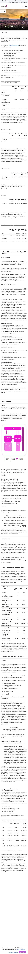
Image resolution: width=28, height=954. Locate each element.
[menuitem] (13, 2)
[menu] (26, 6)
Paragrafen (16, 0)
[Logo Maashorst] (4, 6)
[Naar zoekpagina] (23, 6)
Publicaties (2, 0)
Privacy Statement (21, 949)
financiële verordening (14, 45)
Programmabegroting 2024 (9, 0)
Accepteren (22, 952)
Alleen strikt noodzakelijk (13, 952)
